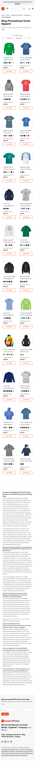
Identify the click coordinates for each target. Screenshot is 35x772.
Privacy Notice (5, 753)
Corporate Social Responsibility (10, 749)
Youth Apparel (6, 17)
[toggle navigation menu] (7, 9)
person (29, 9)
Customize (9, 71)
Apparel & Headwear (17, 15)
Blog (23, 734)
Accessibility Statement (8, 751)
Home (3, 15)
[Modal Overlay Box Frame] (17, 711)
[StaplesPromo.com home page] (3, 8)
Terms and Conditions (26, 749)
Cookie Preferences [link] (27, 753)
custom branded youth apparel (17, 619)
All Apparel (27, 15)
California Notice (15, 753)
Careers (17, 737)
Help (3, 734)
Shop (8, 15)
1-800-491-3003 (7, 737)
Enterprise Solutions (13, 734)
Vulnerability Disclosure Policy (24, 751)
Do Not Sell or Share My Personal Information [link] (14, 755)
